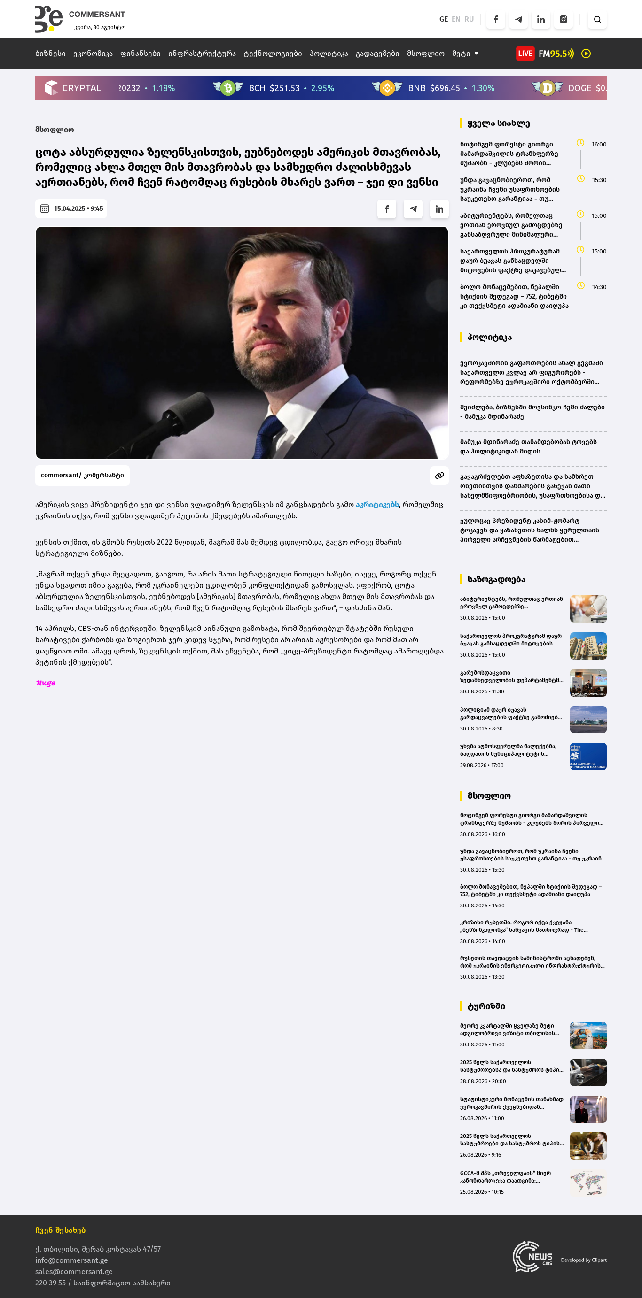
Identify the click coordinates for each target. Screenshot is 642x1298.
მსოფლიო (426, 53)
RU (469, 19)
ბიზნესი (50, 53)
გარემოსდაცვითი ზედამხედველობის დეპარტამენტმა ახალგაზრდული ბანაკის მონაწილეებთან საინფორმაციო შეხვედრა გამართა (511, 676)
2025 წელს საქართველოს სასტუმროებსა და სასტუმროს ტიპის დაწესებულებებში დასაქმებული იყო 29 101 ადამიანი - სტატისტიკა (511, 1066)
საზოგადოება (497, 579)
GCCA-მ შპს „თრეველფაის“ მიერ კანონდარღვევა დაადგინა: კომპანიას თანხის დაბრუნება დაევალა (505, 1177)
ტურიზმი (486, 1006)
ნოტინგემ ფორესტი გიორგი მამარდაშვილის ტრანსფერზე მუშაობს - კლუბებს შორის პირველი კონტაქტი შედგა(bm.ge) (529, 819)
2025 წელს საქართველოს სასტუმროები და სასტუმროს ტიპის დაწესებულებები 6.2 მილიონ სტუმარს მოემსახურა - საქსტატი (510, 1140)
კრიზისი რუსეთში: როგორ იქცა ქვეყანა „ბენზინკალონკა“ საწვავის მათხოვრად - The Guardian (522, 926)
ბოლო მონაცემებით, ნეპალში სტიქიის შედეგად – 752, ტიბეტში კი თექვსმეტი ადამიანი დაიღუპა (531, 890)
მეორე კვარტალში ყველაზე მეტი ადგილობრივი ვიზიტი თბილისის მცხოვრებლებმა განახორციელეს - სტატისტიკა (509, 1029)
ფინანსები (140, 53)
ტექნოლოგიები (272, 53)
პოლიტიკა (329, 53)
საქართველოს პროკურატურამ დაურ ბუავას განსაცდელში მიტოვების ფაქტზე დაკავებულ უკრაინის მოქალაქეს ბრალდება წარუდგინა (511, 640)
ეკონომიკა (93, 53)
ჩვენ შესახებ (60, 1230)
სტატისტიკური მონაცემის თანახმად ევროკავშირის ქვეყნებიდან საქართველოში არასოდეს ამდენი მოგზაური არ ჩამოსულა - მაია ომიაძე (512, 1103)
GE (443, 19)
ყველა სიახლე (499, 123)
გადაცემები (377, 53)
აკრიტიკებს (377, 504)
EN (456, 19)
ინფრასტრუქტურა (202, 53)
